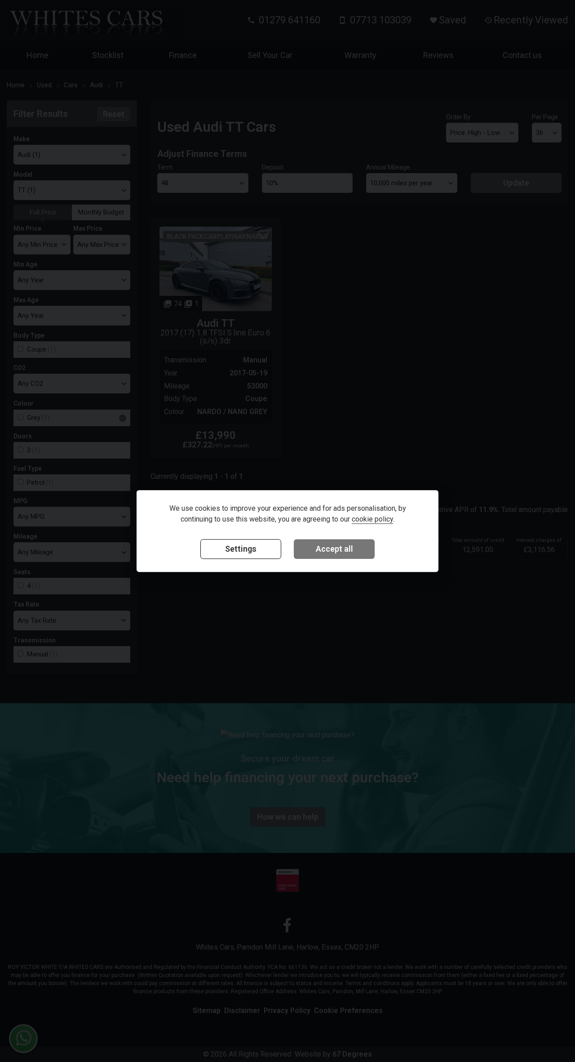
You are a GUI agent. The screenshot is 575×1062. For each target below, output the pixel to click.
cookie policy (372, 519)
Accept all (334, 548)
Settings (241, 548)
